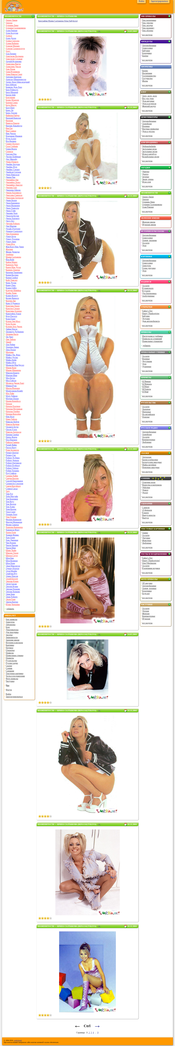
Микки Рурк (11, 386)
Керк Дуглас (11, 283)
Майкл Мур (11, 362)
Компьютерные (148, 439)
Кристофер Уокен (13, 313)
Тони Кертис (11, 509)
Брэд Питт (10, 108)
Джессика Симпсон (14, 195)
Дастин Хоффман (13, 156)
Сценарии (10, 671)
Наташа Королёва (13, 414)
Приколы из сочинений (152, 339)
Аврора (9, 23)
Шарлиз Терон (12, 553)
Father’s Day (147, 311)
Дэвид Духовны (12, 239)
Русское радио (12, 663)
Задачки (145, 177)
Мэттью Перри (12, 398)
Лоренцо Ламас (12, 347)
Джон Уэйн (11, 211)
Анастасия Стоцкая (14, 59)
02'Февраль (147, 384)
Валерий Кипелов (13, 118)
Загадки (9, 635)
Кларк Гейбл (11, 288)
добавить (10, 609)
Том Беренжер (12, 499)
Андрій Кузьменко (14, 61)
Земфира (9, 254)
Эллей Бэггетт (12, 579)
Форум (9, 690)
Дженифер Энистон (14, 185)
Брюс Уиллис (11, 113)
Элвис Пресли (12, 576)
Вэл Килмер (11, 141)
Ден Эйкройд (11, 159)
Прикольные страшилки (152, 341)
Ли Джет (9, 337)
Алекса (9, 35)
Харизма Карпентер (14, 527)
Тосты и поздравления (15, 676)
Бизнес (145, 70)
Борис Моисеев (12, 100)
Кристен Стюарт (13, 308)
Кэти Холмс (11, 324)
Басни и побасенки (150, 459)
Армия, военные (149, 588)
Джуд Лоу (10, 221)
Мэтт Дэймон (11, 396)
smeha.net (10, 615)
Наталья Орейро (13, 411)
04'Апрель (146, 389)
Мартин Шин (11, 375)
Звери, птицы (147, 179)
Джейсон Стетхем (13, 172)
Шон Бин (10, 558)
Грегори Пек (11, 154)
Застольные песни (149, 151)
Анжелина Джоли (13, 66)
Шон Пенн (10, 563)
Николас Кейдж (12, 422)
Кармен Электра (13, 270)
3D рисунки (147, 583)
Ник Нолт (10, 416)
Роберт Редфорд (13, 465)
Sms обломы (147, 30)
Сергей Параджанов (14, 481)
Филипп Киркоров (13, 519)
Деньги (145, 490)
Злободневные (148, 296)
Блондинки (147, 53)
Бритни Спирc (12, 102)
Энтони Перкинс (13, 589)
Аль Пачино (11, 54)
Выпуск (145, 518)
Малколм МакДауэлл (15, 365)
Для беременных (149, 293)
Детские (145, 611)
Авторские (146, 457)
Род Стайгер (11, 473)
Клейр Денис (11, 293)
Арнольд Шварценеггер (16, 79)
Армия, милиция (149, 240)
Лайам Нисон (11, 329)
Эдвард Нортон (12, 568)
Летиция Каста (12, 334)
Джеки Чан (10, 177)
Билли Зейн (11, 95)
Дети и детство (148, 131)
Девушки (146, 538)
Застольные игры (149, 149)
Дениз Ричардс (12, 162)
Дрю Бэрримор (12, 234)
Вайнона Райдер (12, 115)
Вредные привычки (150, 129)
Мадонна (10, 352)
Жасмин (9, 249)
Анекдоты (10, 622)
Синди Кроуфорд (13, 486)
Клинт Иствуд (12, 295)
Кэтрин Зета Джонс (14, 326)
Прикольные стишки (14, 655)
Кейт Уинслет (11, 280)
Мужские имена (149, 224)
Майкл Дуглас (12, 357)
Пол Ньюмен (11, 440)
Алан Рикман (11, 30)
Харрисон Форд (12, 530)
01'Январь (146, 381)
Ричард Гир (11, 455)
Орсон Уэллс (11, 429)
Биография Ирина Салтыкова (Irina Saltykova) (58, 21)
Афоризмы (10, 624)
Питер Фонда (11, 437)
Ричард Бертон (12, 452)
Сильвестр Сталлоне (14, 483)
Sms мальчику (148, 28)
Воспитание (147, 73)
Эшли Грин (10, 599)
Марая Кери (11, 368)
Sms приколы (11, 619)
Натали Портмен (13, 406)
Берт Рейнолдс (12, 90)
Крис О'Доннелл (13, 303)
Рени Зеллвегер (12, 450)
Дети (144, 245)
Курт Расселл (11, 316)
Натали (9, 404)
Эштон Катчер (12, 602)
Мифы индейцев (149, 465)
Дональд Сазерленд (14, 231)
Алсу (8, 51)
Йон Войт (10, 259)
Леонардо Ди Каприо (15, 331)
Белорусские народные (152, 462)
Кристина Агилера (14, 311)
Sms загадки (147, 25)
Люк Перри (11, 349)
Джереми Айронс (13, 190)
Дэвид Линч (11, 241)
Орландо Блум (12, 427)
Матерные (146, 412)
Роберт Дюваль (12, 460)
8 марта (145, 513)
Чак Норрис (11, 543)
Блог (8, 627)
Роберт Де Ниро (13, 458)
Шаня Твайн (11, 550)
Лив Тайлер (11, 339)
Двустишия (147, 361)
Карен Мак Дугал (13, 267)
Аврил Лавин (11, 20)
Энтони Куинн (12, 586)
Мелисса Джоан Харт (15, 383)
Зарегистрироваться (14, 696)
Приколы (10, 653)
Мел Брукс (10, 378)
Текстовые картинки (14, 673)
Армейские (147, 124)
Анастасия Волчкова (14, 56)
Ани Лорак (10, 69)
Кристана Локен (12, 306)
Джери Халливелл (13, 192)
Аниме (145, 533)
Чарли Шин (11, 548)
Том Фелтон (11, 504)
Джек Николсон (12, 174)
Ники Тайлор (11, 419)
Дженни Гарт (11, 187)
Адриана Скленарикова (16, 28)
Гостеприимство (149, 76)
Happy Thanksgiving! (151, 560)
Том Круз (10, 501)
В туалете (146, 291)
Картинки (10, 645)
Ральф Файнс (11, 445)
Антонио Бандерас (14, 77)
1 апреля (146, 507)
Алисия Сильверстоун (15, 48)
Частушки (10, 681)
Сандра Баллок (12, 478)
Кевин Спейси (12, 277)
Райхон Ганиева (12, 442)
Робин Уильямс (12, 470)
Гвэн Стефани (12, 146)
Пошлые (146, 417)
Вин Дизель (11, 133)
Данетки (145, 171)
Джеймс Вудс (11, 167)
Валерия (9, 120)
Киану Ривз (11, 285)
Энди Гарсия (11, 584)
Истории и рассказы (14, 642)
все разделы (147, 35)
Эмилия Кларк (12, 581)
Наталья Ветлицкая (14, 409)
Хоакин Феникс (12, 535)
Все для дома (148, 98)
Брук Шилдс (11, 105)
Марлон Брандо (12, 373)
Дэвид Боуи (11, 236)
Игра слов (146, 182)
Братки (145, 56)
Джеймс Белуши (13, 164)
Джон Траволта (12, 208)
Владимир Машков (14, 136)
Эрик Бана (10, 594)
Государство (147, 78)
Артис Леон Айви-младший (18, 82)
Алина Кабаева (12, 43)
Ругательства (11, 660)
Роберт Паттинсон (13, 463)
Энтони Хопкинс (13, 591)
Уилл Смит (10, 512)
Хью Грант (10, 537)
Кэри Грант (10, 319)
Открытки (10, 650)
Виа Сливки (11, 131)
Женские (146, 613)
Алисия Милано (13, 46)
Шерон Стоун (12, 555)
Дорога (145, 174)
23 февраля (147, 510)
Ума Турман (11, 517)
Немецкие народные (150, 467)
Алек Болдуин (12, 33)
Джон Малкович (13, 205)
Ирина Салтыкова (13, 257)
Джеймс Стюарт (13, 169)
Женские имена (148, 222)
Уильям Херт (11, 514)
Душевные (146, 366)
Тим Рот (9, 494)
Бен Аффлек (11, 84)
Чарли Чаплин (12, 545)
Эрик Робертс (12, 597)
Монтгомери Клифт (14, 391)
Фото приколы (12, 678)
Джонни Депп (11, 213)
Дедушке (146, 318)
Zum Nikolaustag (149, 563)
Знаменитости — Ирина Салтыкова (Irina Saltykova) (66, 31)
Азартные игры (148, 482)
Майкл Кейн (11, 360)
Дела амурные (148, 101)
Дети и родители (149, 103)
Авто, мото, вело (149, 96)
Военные (146, 126)
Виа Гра (9, 128)
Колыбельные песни (150, 156)
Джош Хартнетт (12, 218)
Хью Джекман (12, 540)
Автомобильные (149, 45)
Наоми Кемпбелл (13, 401)
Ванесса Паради (12, 123)
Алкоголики (147, 48)
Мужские (146, 619)
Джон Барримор (13, 203)
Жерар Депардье (13, 252)
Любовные (146, 442)
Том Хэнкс (10, 506)
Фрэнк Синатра (12, 525)
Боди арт (146, 593)
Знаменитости (13, 16)
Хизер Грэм (11, 532)
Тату (8, 491)
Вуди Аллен (11, 138)
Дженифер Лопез (13, 182)
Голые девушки (149, 268)
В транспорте (147, 288)
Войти (8, 694)
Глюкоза (9, 151)
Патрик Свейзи (12, 434)
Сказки (9, 666)
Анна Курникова (13, 72)
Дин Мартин (11, 226)
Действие (146, 487)
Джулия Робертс (13, 223)
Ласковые (146, 409)
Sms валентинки (149, 20)
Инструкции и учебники (152, 336)
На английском (148, 414)
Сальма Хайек (12, 476)
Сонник (9, 668)
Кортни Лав (11, 301)
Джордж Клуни (12, 216)
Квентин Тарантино (14, 272)
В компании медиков (151, 568)
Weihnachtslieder (149, 146)
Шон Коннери (12, 561)
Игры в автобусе (149, 154)
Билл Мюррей (12, 92)
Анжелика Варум (13, 64)
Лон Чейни (10, 344)
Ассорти (145, 243)
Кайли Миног (11, 262)
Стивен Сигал (12, 488)
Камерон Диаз (12, 265)
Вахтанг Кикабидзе (14, 126)
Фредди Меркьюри (14, 522)
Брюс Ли (9, 110)
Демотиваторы (12, 630)
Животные (146, 540)
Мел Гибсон (11, 380)
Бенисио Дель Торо (14, 87)
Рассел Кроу (11, 447)
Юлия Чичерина (13, 604)
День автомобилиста (151, 321)
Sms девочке (147, 23)
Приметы (10, 658)
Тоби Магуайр (12, 496)
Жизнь (145, 81)
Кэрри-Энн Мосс (13, 321)
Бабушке (146, 316)
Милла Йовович (13, 388)
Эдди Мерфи (11, 571)
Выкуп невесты (148, 515)
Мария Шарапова (13, 370)
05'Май (145, 392)
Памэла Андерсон (13, 432)
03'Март (145, 386)
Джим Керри (11, 200)
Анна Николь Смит (14, 74)
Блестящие (10, 97)
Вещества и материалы (152, 485)
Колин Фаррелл (12, 298)
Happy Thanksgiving (150, 313)
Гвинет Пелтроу (13, 144)
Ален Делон (11, 38)
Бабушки (146, 50)
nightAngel (18, 1040)
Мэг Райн (10, 393)
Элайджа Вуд (11, 573)
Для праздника (12, 632)
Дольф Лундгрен (13, 229)
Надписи (9, 648)
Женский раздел (149, 106)
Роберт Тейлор (12, 468)
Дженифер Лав (12, 180)
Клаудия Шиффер (13, 290)
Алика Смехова (12, 41)
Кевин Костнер (12, 275)
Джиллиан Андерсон (14, 198)
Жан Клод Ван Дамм (15, 247)
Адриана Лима (12, 25)
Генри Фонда (11, 149)
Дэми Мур (10, 244)
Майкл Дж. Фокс (13, 355)
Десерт (145, 492)
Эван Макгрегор (13, 566)
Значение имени (12, 640)
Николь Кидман (12, 424)
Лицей (8, 342)
